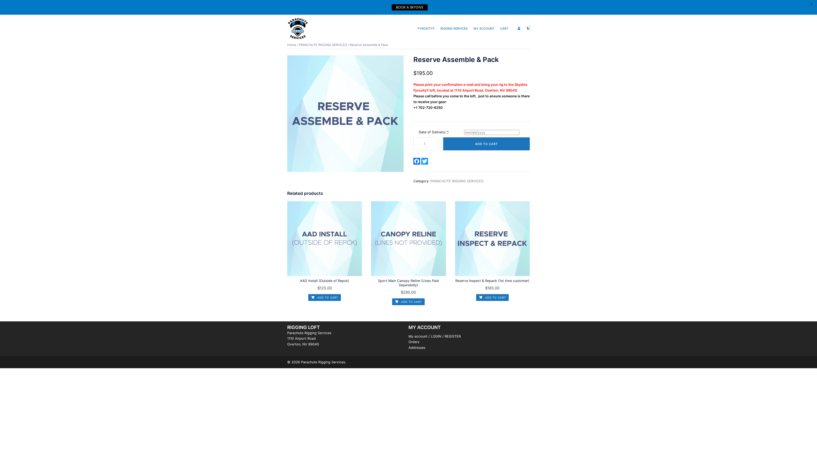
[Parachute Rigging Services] (298, 28)
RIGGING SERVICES (454, 28)
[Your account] (519, 28)
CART (504, 28)
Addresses (416, 347)
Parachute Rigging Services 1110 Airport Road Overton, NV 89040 (309, 338)
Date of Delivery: (434, 132)
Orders (413, 342)
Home (291, 45)
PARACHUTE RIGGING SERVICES (323, 45)
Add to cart (486, 144)
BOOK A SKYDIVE (409, 7)
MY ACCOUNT (484, 28)
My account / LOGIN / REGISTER (434, 336)
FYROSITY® (426, 28)
